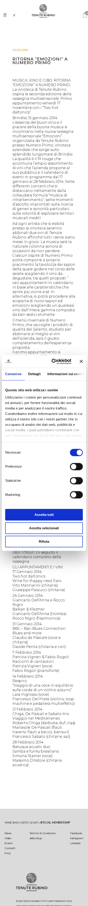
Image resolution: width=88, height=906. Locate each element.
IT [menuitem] (14, 15)
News (8, 833)
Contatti (10, 848)
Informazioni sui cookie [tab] (66, 374)
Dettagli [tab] (34, 374)
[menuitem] (15, 15)
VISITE (24, 822)
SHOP (34, 822)
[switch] (76, 466)
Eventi (9, 843)
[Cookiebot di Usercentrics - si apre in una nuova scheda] (53, 361)
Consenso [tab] (13, 374)
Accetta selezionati (44, 528)
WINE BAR (12, 822)
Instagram (76, 838)
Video (8, 838)
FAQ (7, 853)
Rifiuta (44, 541)
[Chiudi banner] (81, 361)
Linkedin (75, 843)
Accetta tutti (44, 515)
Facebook (76, 833)
